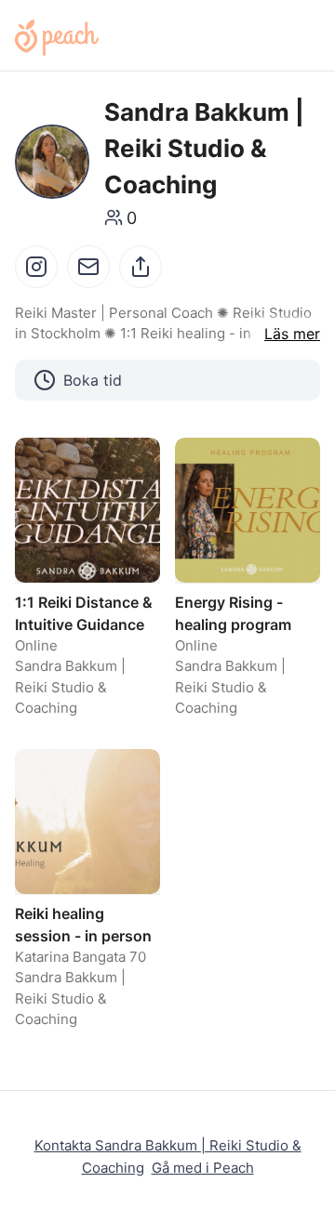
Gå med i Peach (203, 1167)
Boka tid (92, 380)
